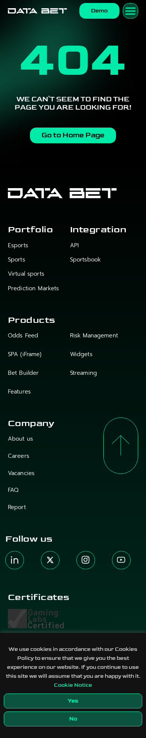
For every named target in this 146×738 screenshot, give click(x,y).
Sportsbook (85, 260)
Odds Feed (23, 336)
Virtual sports (26, 274)
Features (19, 392)
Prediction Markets (33, 289)
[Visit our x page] (50, 560)
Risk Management (94, 336)
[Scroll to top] (121, 445)
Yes (73, 701)
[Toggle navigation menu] (131, 11)
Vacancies (21, 473)
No (73, 719)
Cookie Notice (73, 685)
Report (17, 507)
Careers (18, 456)
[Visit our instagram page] (85, 560)
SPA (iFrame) (25, 354)
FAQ (13, 490)
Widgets (81, 354)
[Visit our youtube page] (121, 560)
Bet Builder (23, 373)
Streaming (83, 373)
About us (20, 439)
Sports (16, 260)
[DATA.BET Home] (37, 11)
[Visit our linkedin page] (14, 560)
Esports (18, 245)
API (74, 245)
